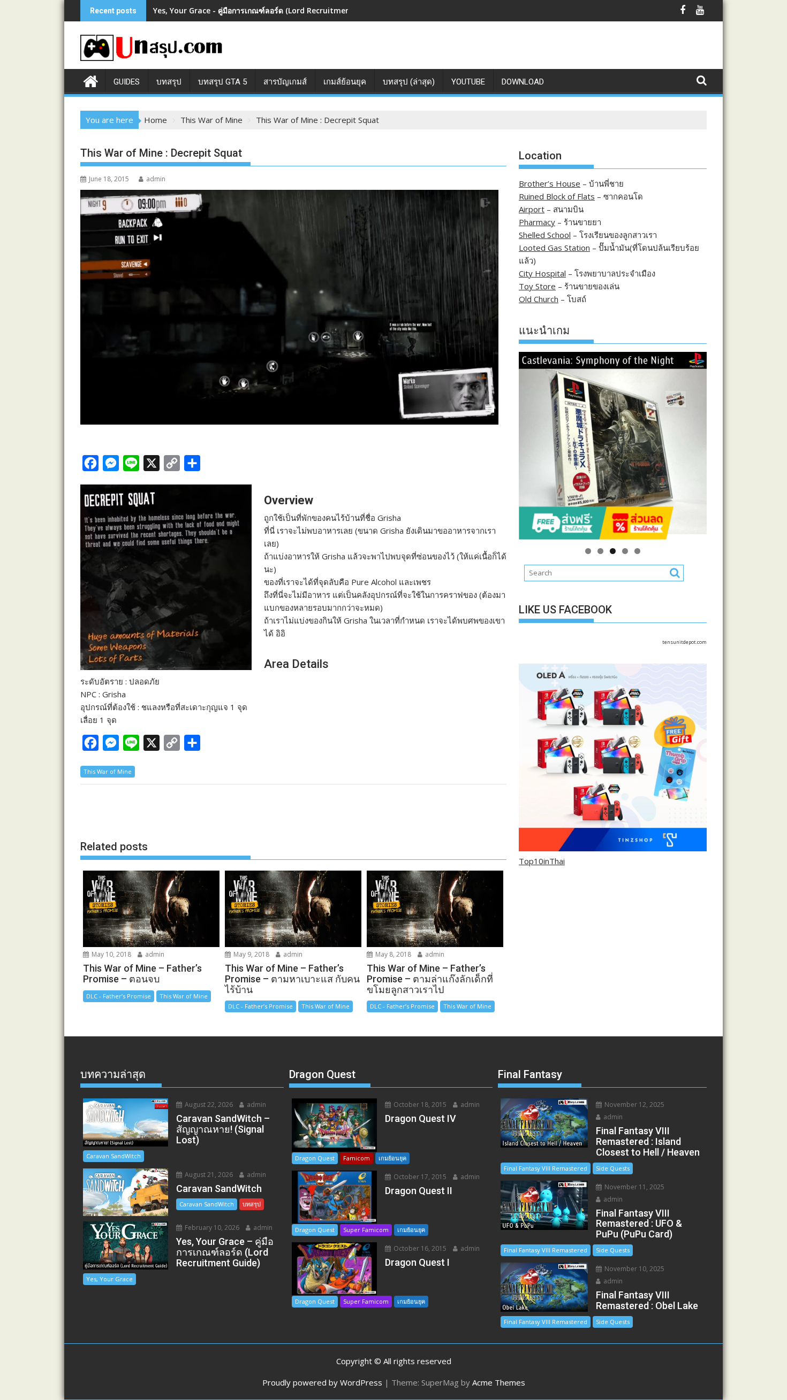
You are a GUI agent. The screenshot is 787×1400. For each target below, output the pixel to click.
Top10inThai (542, 861)
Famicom (356, 1158)
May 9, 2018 (250, 954)
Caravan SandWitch (113, 1156)
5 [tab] (637, 551)
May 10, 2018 (110, 954)
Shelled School (545, 234)
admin (155, 178)
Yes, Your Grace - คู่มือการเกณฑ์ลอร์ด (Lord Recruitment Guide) (266, 10)
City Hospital (542, 273)
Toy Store (537, 286)
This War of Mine (108, 771)
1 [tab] (588, 551)
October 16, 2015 (419, 1248)
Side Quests (613, 1168)
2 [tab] (600, 551)
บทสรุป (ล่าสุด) (409, 82)
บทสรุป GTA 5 (222, 82)
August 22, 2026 (208, 1104)
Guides (126, 82)
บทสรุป (168, 82)
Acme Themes (498, 1382)
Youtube (468, 82)
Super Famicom (366, 1230)
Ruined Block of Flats (557, 196)
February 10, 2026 (211, 1227)
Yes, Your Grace (109, 1279)
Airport (531, 209)
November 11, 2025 (633, 1186)
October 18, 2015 (419, 1104)
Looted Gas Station (554, 247)
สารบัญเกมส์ (285, 82)
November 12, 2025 (633, 1104)
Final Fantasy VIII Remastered (545, 1168)
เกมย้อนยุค (392, 1158)
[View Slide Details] (613, 446)
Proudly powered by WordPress (322, 1382)
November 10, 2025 (633, 1268)
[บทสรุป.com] (91, 80)
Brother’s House (549, 183)
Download (523, 82)
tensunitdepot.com (684, 642)
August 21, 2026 (208, 1174)
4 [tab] (625, 551)
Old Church (538, 299)
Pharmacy (537, 222)
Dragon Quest (315, 1158)
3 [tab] (613, 551)
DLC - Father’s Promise (118, 996)
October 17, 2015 (419, 1176)
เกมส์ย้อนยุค (344, 82)
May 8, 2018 (392, 954)
